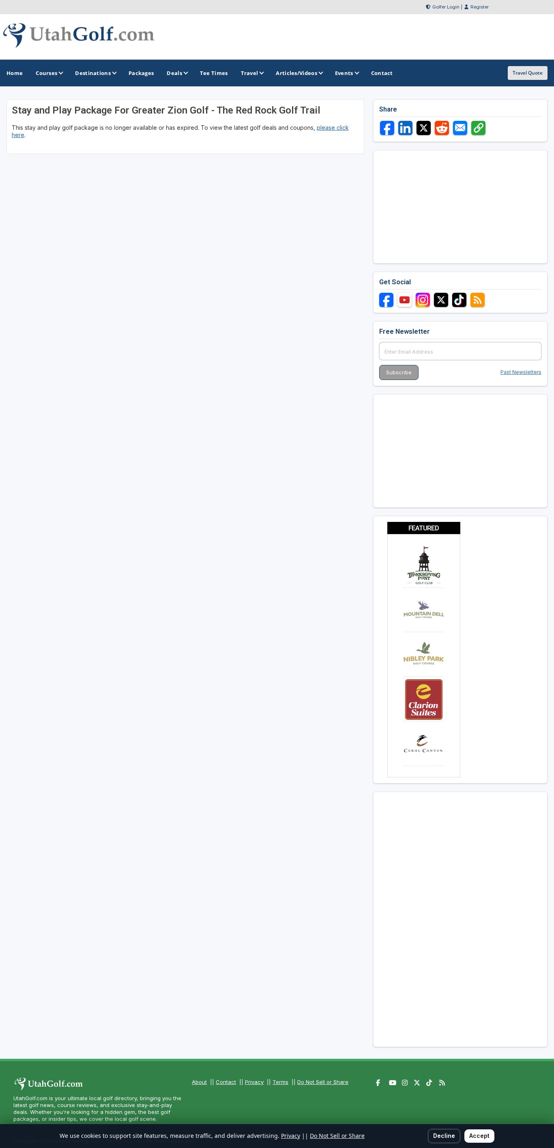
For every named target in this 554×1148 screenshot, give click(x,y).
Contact (226, 1082)
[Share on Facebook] (387, 128)
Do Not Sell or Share (322, 1082)
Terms (280, 1082)
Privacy (254, 1082)
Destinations (93, 73)
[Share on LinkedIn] (405, 128)
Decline (444, 1135)
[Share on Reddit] (442, 128)
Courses (46, 73)
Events (344, 73)
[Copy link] (478, 128)
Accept (479, 1135)
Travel (249, 73)
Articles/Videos (296, 73)
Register (479, 7)
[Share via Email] (460, 128)
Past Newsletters (520, 372)
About (199, 1082)
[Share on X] (424, 128)
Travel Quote (528, 72)
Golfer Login (446, 7)
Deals (174, 73)
